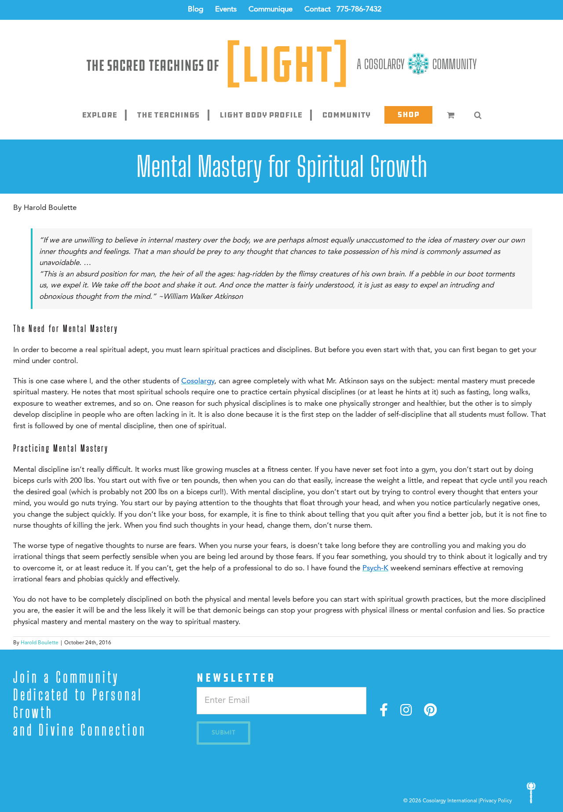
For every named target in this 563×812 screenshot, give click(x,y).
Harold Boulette (39, 643)
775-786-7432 (358, 9)
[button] (477, 115)
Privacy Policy (496, 801)
